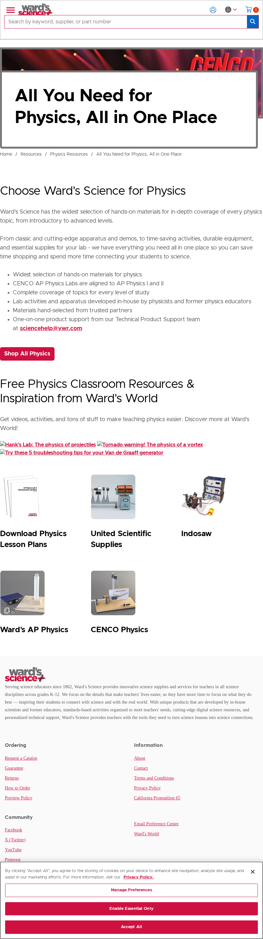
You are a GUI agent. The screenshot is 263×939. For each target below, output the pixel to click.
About (139, 758)
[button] (213, 10)
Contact (141, 768)
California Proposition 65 (157, 798)
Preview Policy (18, 798)
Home (6, 154)
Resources (31, 154)
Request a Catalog (21, 758)
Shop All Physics (27, 354)
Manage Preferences (131, 890)
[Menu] (10, 10)
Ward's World (146, 833)
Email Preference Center (156, 823)
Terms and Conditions (154, 778)
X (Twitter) (15, 839)
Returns (12, 778)
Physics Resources (69, 154)
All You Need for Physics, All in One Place (139, 154)
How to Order (17, 788)
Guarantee (14, 768)
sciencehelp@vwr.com (51, 328)
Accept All (131, 927)
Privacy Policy (147, 788)
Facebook (13, 830)
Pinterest (13, 859)
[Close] (253, 872)
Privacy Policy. (138, 877)
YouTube (13, 849)
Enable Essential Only (131, 909)
